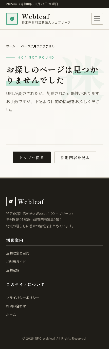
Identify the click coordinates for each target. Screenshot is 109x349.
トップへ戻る (31, 157)
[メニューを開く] (97, 19)
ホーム (10, 46)
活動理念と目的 (17, 252)
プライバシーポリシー (22, 297)
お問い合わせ (16, 305)
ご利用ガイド (16, 261)
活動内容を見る (75, 157)
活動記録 (12, 269)
